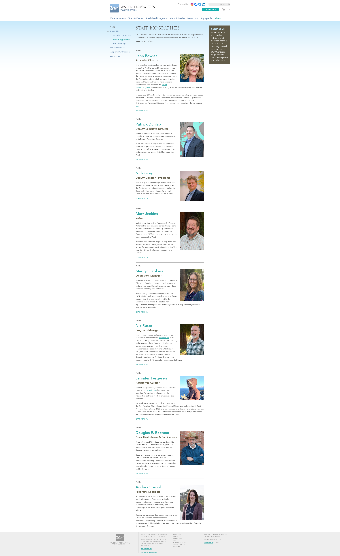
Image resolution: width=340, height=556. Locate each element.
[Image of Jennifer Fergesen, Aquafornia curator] (192, 388)
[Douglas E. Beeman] (192, 448)
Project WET (164, 338)
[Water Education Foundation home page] (131, 8)
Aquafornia (151, 390)
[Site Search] (229, 4)
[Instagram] (192, 4)
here (137, 106)
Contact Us (208, 543)
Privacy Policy (146, 549)
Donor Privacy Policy (149, 552)
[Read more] (203, 4)
